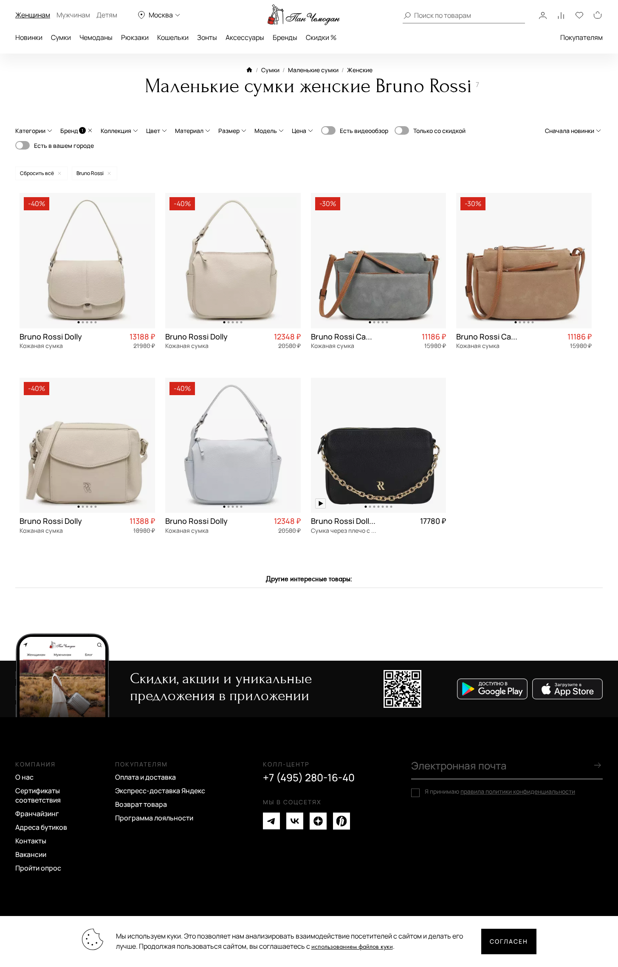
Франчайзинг (37, 813)
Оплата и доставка (145, 777)
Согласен (509, 941)
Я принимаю (500, 791)
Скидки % (321, 37)
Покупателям (581, 37)
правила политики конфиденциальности (517, 791)
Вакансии (30, 854)
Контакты (30, 840)
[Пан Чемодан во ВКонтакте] (294, 821)
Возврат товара (141, 804)
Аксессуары (245, 37)
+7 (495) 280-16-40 (309, 777)
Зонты (207, 37)
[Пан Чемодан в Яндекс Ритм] (341, 821)
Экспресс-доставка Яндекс (160, 790)
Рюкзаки (135, 37)
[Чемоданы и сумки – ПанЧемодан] (304, 14)
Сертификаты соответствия (38, 795)
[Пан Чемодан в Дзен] (318, 821)
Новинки (28, 37)
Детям (106, 15)
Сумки (61, 37)
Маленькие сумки (313, 70)
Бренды (285, 37)
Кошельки (173, 37)
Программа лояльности (154, 818)
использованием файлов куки (352, 946)
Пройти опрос (38, 868)
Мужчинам (73, 15)
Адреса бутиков (41, 827)
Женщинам (32, 15)
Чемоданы (96, 37)
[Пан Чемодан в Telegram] (271, 821)
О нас (24, 777)
